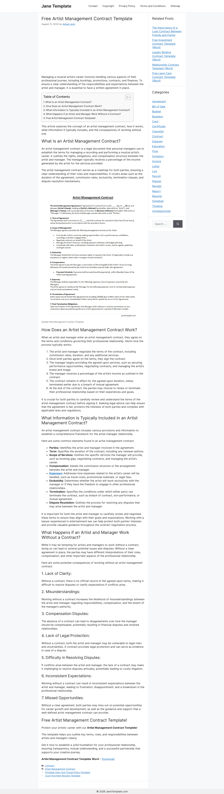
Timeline (157, 206)
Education (158, 146)
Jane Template (56, 6)
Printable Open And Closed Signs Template (67, 772)
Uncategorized (161, 211)
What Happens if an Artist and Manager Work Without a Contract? (83, 114)
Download (108, 759)
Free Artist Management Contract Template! (70, 118)
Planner (156, 181)
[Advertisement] (93, 50)
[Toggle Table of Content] (126, 97)
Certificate (158, 126)
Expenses (55, 473)
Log (154, 171)
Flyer (155, 151)
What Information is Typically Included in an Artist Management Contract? (88, 110)
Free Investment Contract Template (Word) (163, 43)
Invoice (156, 161)
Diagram (157, 141)
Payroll (156, 176)
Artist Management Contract (60, 769)
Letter (156, 166)
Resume (157, 196)
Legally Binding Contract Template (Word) (163, 56)
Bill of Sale (158, 106)
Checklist (158, 131)
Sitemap (175, 6)
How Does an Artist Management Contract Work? (74, 106)
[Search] (178, 224)
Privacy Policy (127, 6)
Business (157, 116)
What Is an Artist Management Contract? (68, 102)
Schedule (157, 201)
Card (155, 121)
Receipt (157, 186)
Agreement (159, 101)
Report (156, 191)
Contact (93, 6)
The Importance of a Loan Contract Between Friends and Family (167, 31)
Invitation (158, 156)
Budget (156, 111)
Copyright (108, 6)
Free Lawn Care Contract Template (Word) (163, 77)
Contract (49, 765)
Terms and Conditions (153, 6)
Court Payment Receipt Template (62, 775)
